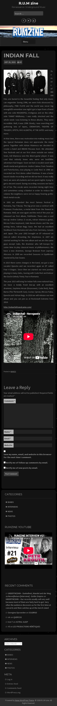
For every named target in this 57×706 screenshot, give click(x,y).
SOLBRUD (33, 612)
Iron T (10, 622)
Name (7, 431)
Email (7, 438)
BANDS (13, 371)
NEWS (10, 511)
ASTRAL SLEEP (22, 622)
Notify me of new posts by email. (22, 468)
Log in (9, 679)
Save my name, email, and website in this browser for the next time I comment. (27, 456)
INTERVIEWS (13, 506)
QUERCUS (17, 617)
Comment (9, 401)
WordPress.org (13, 692)
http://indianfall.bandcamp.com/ (18, 307)
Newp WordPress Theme (24, 700)
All (20, 62)
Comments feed (14, 688)
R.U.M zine (28, 3)
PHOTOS (11, 516)
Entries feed (12, 683)
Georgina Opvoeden (17, 612)
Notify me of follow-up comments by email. (27, 462)
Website (8, 445)
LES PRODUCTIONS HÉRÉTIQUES (26, 626)
